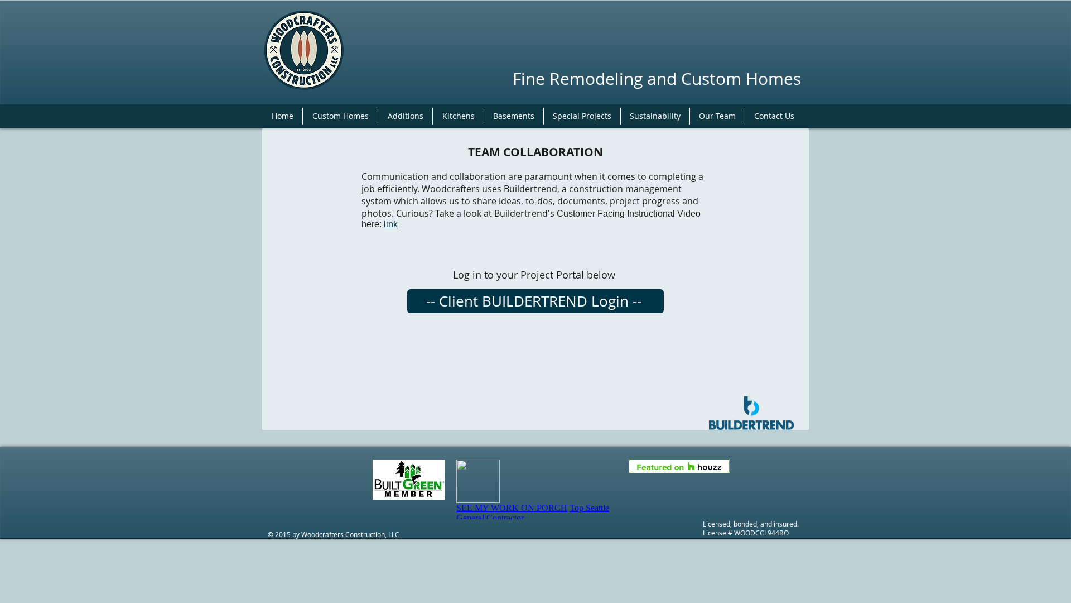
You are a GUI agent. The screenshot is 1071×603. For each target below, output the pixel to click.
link (391, 224)
